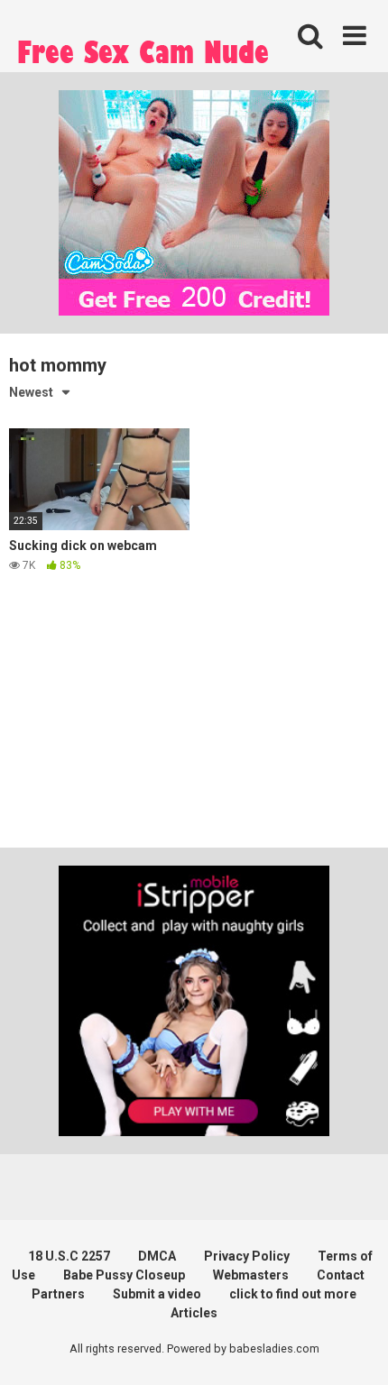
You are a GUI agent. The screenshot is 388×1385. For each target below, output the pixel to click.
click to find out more (292, 1294)
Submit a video (157, 1294)
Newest (31, 392)
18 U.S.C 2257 (69, 1256)
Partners (58, 1294)
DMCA (157, 1256)
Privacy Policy (247, 1256)
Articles (194, 1313)
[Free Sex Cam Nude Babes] (144, 57)
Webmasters (251, 1275)
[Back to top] (354, 1348)
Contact (341, 1275)
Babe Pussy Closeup (124, 1275)
